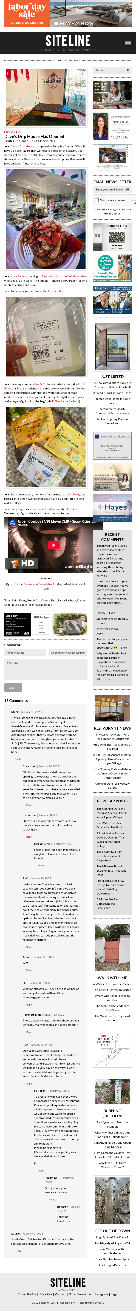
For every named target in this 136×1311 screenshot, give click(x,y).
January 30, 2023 (31, 711)
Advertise (45, 1294)
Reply (18, 759)
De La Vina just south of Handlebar (64, 276)
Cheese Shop (56, 291)
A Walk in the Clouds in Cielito (112, 984)
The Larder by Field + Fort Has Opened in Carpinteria (110, 856)
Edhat (14, 494)
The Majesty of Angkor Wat (112, 1243)
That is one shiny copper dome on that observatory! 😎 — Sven (112, 643)
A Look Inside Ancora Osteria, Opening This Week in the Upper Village (112, 759)
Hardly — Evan (106, 612)
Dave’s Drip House (22, 146)
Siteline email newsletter (37, 584)
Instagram (101, 1294)
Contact (60, 1294)
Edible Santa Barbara (65, 401)
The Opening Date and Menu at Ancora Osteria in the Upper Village (112, 773)
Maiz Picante (18, 276)
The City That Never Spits (112, 1259)
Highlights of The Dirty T (112, 1237)
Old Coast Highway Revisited (112, 989)
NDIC (101, 1302)
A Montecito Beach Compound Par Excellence (109, 903)
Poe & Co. (40, 384)
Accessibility (67, 1302)
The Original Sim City (112, 1265)
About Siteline (27, 1294)
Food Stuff (13, 131)
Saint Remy (73, 494)
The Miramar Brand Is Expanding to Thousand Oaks (111, 870)
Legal (114, 1294)
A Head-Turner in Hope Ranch (112, 392)
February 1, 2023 (63, 843)
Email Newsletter (80, 1294)
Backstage (17, 509)
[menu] (128, 43)
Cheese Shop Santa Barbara (58, 600)
